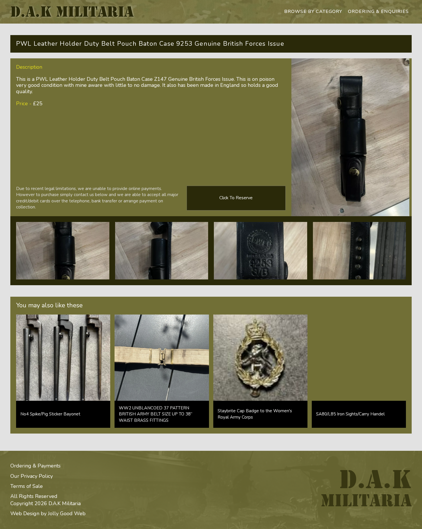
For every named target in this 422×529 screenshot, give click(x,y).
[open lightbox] (62, 250)
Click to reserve (236, 198)
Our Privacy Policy (31, 476)
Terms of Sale (26, 486)
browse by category (313, 11)
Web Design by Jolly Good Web (48, 513)
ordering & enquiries (378, 11)
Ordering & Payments (35, 465)
